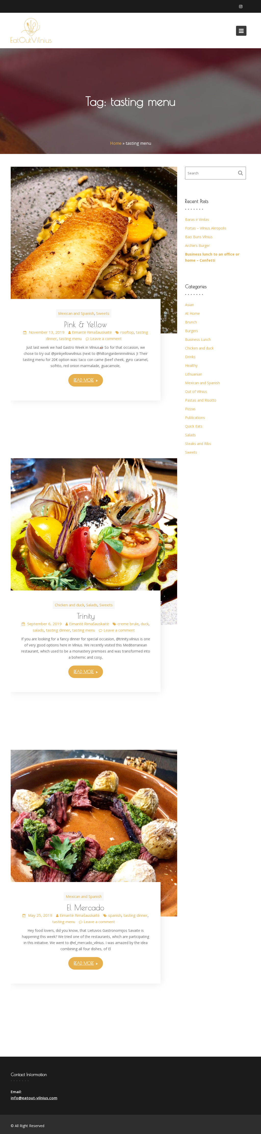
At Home (192, 313)
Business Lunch (198, 339)
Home (116, 143)
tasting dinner (58, 630)
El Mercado (85, 907)
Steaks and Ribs (198, 443)
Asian (189, 304)
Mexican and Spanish (76, 313)
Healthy (191, 365)
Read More (84, 380)
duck (145, 623)
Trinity (86, 615)
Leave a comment (106, 338)
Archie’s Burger (197, 245)
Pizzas (190, 408)
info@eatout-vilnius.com (34, 1097)
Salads (91, 604)
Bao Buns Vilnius (199, 236)
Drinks (190, 356)
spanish (114, 915)
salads (38, 630)
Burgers (191, 330)
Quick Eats (193, 426)
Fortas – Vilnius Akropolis (205, 228)
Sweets (102, 313)
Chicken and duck (69, 604)
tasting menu (70, 338)
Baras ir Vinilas (197, 219)
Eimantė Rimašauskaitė (92, 332)
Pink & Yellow (85, 324)
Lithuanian (193, 374)
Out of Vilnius (196, 391)
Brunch (191, 322)
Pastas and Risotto (200, 400)
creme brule (128, 623)
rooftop (127, 332)
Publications (195, 417)
